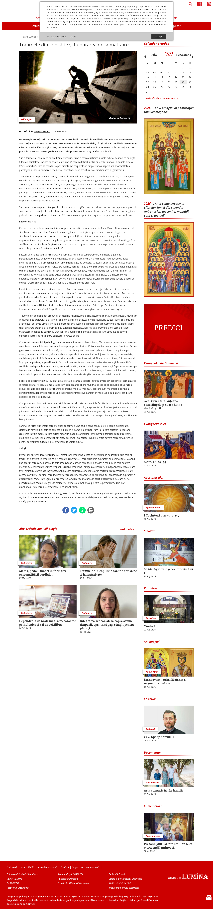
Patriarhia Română (68, 878)
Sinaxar (149, 531)
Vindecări (151, 626)
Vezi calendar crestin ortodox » (162, 98)
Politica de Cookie (56, 36)
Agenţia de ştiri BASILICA (70, 874)
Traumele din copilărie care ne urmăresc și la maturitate (108, 573)
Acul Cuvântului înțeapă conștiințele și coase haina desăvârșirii (163, 405)
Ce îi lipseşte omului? (159, 737)
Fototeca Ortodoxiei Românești (23, 874)
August (169, 54)
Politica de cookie (16, 867)
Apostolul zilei (153, 477)
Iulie (154, 55)
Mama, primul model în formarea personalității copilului (43, 573)
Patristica (150, 588)
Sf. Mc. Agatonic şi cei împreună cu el (168, 571)
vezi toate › (127, 529)
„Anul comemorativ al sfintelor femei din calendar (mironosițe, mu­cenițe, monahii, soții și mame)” (166, 209)
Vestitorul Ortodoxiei (18, 887)
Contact (65, 867)
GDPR (73, 36)
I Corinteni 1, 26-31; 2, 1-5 (161, 516)
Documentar (152, 752)
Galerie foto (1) (119, 118)
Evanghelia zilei (155, 424)
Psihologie (26, 119)
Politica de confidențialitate (43, 867)
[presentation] (144, 55)
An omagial (151, 642)
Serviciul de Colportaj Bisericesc (125, 878)
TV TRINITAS (13, 883)
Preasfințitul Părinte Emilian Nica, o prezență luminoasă (168, 846)
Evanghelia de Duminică (161, 363)
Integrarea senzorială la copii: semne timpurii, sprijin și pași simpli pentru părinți (107, 624)
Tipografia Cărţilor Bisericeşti (124, 887)
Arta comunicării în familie (163, 791)
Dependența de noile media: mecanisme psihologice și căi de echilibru (47, 623)
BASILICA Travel (117, 874)
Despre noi (77, 867)
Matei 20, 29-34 (155, 462)
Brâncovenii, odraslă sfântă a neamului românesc (165, 682)
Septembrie (183, 55)
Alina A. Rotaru (42, 131)
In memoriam (153, 806)
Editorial (150, 699)
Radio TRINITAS (14, 878)
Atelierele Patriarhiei (120, 883)
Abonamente (93, 867)
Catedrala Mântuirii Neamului (73, 883)
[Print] (91, 510)
